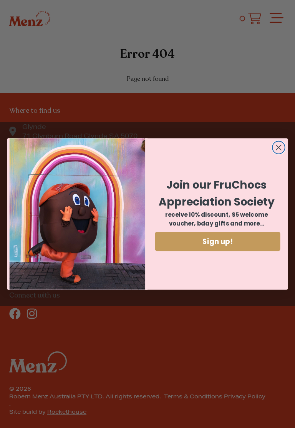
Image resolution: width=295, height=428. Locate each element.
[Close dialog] (278, 147)
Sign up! (217, 241)
